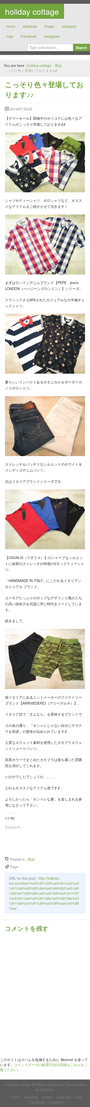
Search (81, 47)
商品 (58, 65)
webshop (30, 26)
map (9, 36)
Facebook (28, 36)
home (10, 26)
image (49, 26)
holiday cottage (32, 11)
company (69, 26)
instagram (52, 36)
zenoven (47, 1089)
